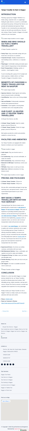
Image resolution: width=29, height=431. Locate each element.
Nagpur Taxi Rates (5, 374)
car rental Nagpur (13, 226)
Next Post (25, 311)
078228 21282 (8, 299)
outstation (18, 217)
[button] (25, 2)
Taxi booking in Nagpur (7, 382)
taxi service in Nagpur (13, 209)
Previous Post (5, 311)
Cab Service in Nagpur (6, 377)
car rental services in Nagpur (9, 215)
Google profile (21, 236)
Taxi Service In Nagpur (7, 379)
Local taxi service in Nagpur (8, 385)
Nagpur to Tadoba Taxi (6, 387)
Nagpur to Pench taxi (6, 390)
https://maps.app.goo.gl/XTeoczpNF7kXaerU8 (12, 303)
